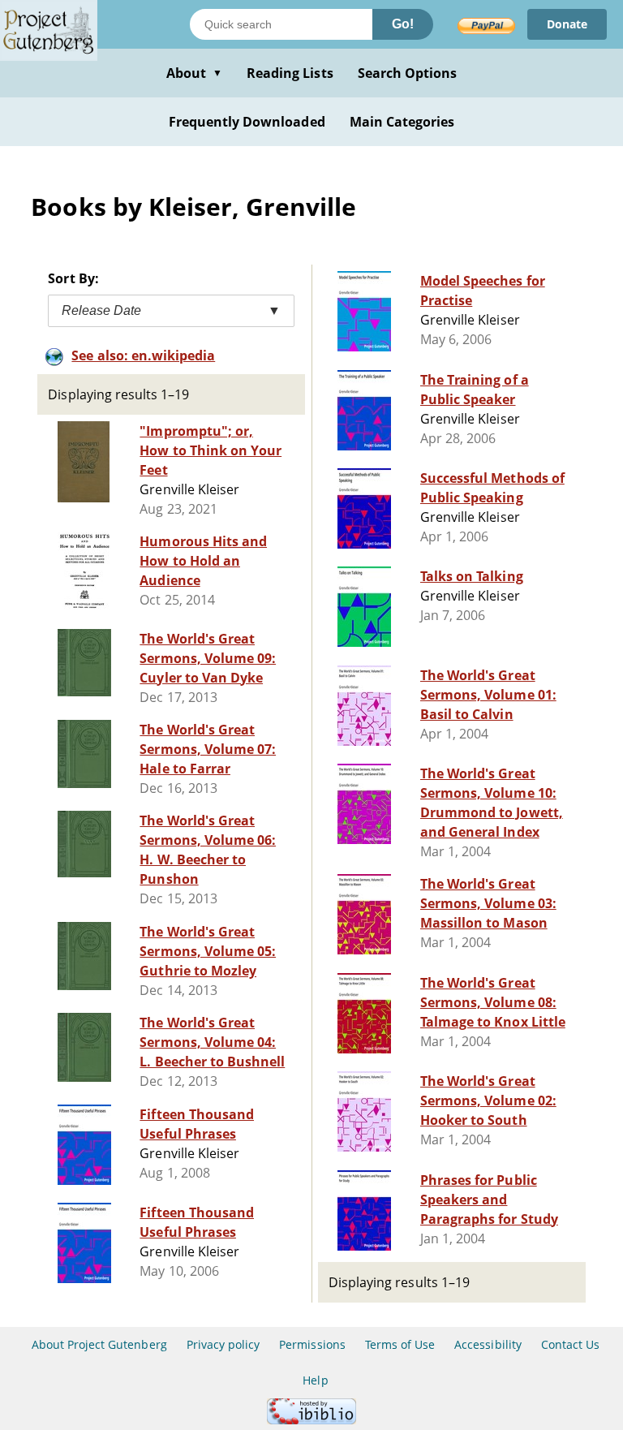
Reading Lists (290, 73)
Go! (403, 24)
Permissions (312, 1344)
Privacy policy (223, 1344)
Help (315, 1380)
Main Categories (402, 122)
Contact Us (570, 1344)
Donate (567, 24)
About (194, 73)
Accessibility (488, 1344)
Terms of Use (400, 1344)
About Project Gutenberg (99, 1344)
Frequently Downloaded (247, 122)
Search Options (408, 73)
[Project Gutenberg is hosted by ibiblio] (311, 1420)
